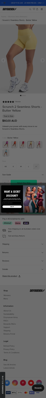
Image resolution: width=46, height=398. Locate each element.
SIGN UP (12, 206)
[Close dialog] (43, 187)
